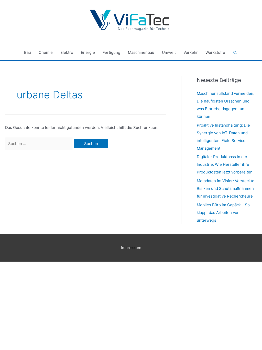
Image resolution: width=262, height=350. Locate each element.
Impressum (131, 247)
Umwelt (169, 52)
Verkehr (190, 52)
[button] (235, 52)
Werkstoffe (215, 52)
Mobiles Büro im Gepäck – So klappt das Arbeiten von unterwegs (223, 212)
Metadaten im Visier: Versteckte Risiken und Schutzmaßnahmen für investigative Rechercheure (225, 188)
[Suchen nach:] (39, 143)
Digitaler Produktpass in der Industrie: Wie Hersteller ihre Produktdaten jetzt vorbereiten (225, 164)
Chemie (46, 52)
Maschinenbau (141, 52)
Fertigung (111, 52)
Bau (27, 52)
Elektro (66, 52)
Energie (88, 52)
